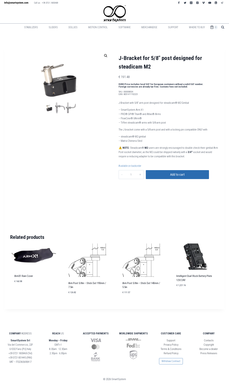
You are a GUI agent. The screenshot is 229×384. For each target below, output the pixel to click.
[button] (106, 55)
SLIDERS (53, 27)
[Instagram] (191, 2)
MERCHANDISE (149, 27)
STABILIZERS (31, 27)
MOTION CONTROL (98, 27)
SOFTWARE (124, 27)
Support (171, 340)
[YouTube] (209, 2)
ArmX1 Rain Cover (23, 276)
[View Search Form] (223, 27)
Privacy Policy (171, 344)
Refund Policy (171, 353)
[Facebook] (179, 2)
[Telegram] (222, 2)
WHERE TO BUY (197, 27)
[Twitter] (185, 2)
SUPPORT (173, 27)
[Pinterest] (197, 2)
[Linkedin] (216, 2)
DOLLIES (73, 27)
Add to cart (177, 175)
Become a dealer (208, 349)
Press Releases (208, 353)
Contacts (209, 340)
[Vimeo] (203, 2)
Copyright (209, 344)
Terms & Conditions (171, 349)
